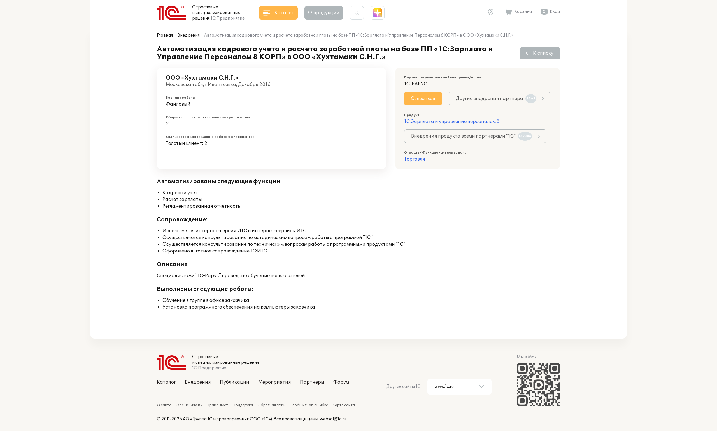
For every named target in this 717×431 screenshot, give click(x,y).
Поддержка (242, 405)
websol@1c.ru (333, 419)
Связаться (423, 98)
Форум (341, 382)
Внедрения (188, 35)
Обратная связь (271, 405)
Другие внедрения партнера (495, 98)
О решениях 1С (189, 405)
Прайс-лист (217, 405)
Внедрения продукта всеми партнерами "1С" (471, 136)
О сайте (164, 405)
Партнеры (312, 382)
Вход (555, 11)
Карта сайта (343, 405)
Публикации (234, 382)
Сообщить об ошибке (309, 405)
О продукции (323, 13)
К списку (543, 53)
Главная (165, 35)
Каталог (166, 382)
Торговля (414, 159)
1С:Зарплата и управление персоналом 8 (451, 121)
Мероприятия (274, 382)
